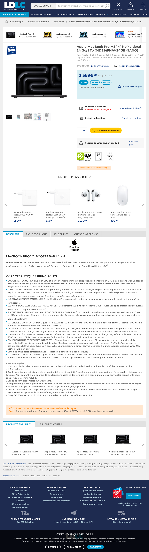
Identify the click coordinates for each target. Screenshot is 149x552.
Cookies (20, 500)
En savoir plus (133, 143)
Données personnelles (19, 497)
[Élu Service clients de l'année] (118, 497)
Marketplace (56, 497)
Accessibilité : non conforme (56, 500)
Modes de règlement (93, 497)
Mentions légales (20, 507)
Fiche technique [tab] (36, 234)
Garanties (84, 500)
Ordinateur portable (38, 21)
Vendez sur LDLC (56, 490)
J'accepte (95, 547)
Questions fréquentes (92, 490)
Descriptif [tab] (12, 234)
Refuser (53, 547)
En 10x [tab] (83, 82)
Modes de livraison (93, 494)
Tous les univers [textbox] (41, 6)
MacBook (59, 21)
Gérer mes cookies (20, 504)
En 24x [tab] (106, 82)
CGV (14, 494)
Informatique (16, 21)
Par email (133, 495)
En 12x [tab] (95, 82)
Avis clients (23, 494)
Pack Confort (99, 500)
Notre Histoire (20, 490)
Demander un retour (93, 504)
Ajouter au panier (108, 130)
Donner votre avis (99, 66)
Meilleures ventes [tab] (50, 424)
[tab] (86, 234)
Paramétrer (74, 547)
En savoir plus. (119, 541)
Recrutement (56, 494)
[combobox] (43, 6)
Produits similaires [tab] (18, 424)
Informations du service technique (94, 167)
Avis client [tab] (61, 234)
